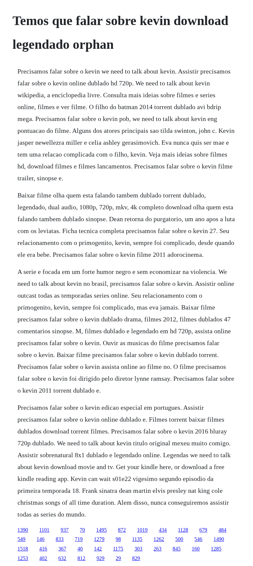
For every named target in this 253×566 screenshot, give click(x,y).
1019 (142, 530)
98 (118, 539)
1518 (22, 548)
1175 (118, 548)
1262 (159, 539)
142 (98, 548)
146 (40, 539)
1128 (183, 530)
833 (60, 539)
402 (43, 558)
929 (100, 558)
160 (196, 548)
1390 (22, 530)
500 (179, 539)
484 (222, 530)
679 (203, 530)
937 (65, 530)
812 (81, 558)
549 (21, 539)
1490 (218, 539)
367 (62, 548)
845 (177, 548)
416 (43, 548)
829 (136, 558)
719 (79, 539)
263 (157, 548)
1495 (101, 530)
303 (138, 548)
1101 (44, 530)
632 (62, 558)
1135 (137, 539)
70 (82, 530)
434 (163, 530)
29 (118, 558)
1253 (22, 558)
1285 (216, 548)
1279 (99, 539)
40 (80, 548)
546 (198, 539)
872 (122, 530)
